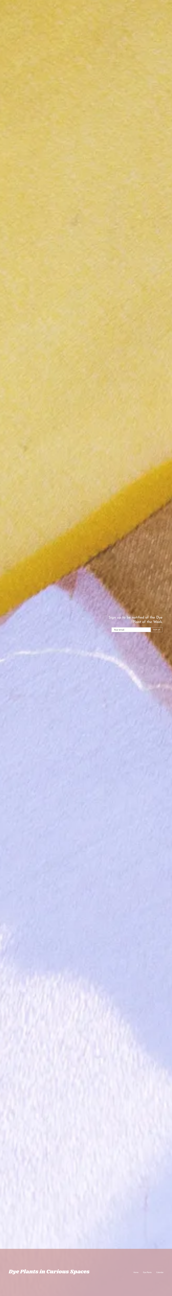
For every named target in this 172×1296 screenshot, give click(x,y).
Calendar (159, 1272)
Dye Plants (147, 1272)
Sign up (156, 630)
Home (136, 1272)
